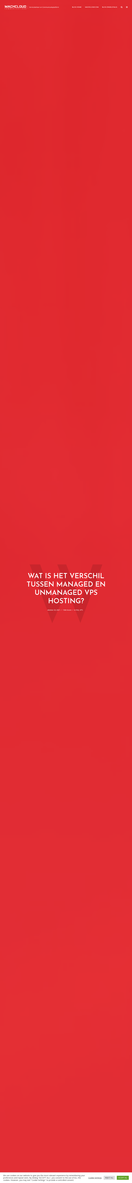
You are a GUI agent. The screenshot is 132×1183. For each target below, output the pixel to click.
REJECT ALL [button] (109, 1178)
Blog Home (76, 7)
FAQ (77, 610)
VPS (81, 610)
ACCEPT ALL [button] (122, 1178)
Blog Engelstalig (109, 7)
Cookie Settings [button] (95, 1178)
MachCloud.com (92, 7)
